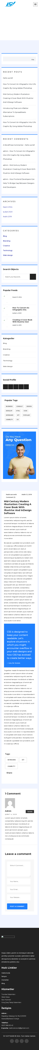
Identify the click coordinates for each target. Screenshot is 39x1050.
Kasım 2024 (7, 207)
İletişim (4, 976)
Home (8, 27)
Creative (6, 246)
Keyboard (9, 415)
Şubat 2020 (7, 212)
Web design (8, 255)
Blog (5, 236)
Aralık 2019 (7, 217)
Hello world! (8, 78)
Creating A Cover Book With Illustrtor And (22, 321)
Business (9, 406)
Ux (18, 419)
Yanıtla (29, 812)
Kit (18, 415)
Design (29, 406)
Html (18, 410)
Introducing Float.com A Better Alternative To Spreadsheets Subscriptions (15, 112)
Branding (6, 241)
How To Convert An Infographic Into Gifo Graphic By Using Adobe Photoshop (19, 155)
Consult (19, 406)
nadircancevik (11, 494)
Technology (7, 250)
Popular (26, 415)
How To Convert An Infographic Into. (20, 309)
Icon (25, 410)
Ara (33, 59)
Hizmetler (5, 980)
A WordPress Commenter (13, 145)
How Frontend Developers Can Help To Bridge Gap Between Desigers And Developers (18, 183)
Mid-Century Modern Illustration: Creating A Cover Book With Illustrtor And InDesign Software (18, 98)
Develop (9, 410)
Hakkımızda (6, 973)
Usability (9, 419)
